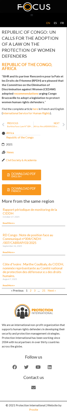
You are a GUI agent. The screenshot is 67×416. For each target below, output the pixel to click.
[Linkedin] (49, 367)
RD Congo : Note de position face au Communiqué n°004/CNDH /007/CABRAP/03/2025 (28, 239)
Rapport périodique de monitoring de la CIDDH (30, 211)
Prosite (33, 409)
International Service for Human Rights (26, 113)
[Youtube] (38, 367)
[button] (32, 15)
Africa (9, 68)
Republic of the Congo (26, 64)
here (35, 108)
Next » (52, 290)
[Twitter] (26, 367)
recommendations (26, 93)
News (10, 152)
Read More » (9, 223)
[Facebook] (14, 367)
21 (43, 290)
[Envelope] (33, 387)
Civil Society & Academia (21, 160)
